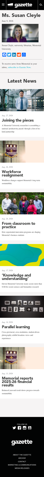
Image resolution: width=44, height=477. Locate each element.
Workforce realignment (12, 173)
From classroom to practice (18, 225)
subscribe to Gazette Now (19, 67)
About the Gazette (22, 455)
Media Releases (22, 468)
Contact (22, 462)
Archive (22, 458)
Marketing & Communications (22, 465)
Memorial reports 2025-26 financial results (17, 382)
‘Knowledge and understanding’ (16, 276)
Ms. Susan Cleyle (21, 15)
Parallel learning (16, 327)
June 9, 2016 (7, 20)
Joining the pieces (18, 120)
